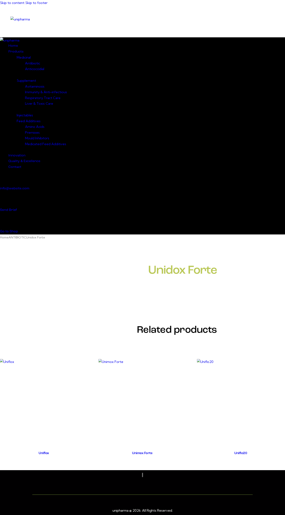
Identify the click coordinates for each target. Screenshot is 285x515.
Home (4, 237)
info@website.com (14, 188)
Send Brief (8, 210)
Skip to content (12, 3)
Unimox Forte (142, 453)
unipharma (120, 510)
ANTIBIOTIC (17, 237)
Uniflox (44, 453)
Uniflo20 (240, 453)
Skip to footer (36, 3)
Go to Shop (9, 231)
